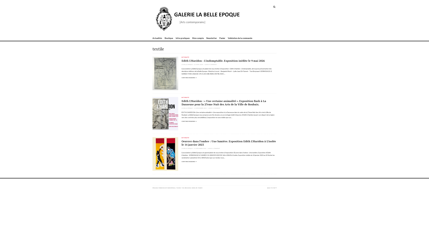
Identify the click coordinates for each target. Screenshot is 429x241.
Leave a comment (211, 64)
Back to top (271, 188)
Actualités (157, 38)
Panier (222, 38)
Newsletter (211, 38)
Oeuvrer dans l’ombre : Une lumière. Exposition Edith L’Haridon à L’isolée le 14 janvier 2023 (229, 143)
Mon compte (198, 38)
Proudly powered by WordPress (163, 188)
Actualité (185, 57)
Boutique (169, 38)
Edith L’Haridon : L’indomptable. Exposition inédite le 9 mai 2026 (223, 60)
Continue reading (188, 77)
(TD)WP (200, 188)
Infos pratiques (183, 38)
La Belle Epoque (187, 64)
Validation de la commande (240, 38)
